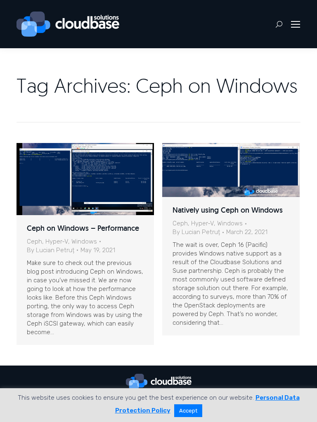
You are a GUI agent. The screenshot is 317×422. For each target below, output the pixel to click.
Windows (84, 241)
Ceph (34, 241)
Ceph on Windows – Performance (83, 228)
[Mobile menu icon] (295, 24)
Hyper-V (56, 241)
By (50, 250)
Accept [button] (188, 411)
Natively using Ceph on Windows (228, 210)
